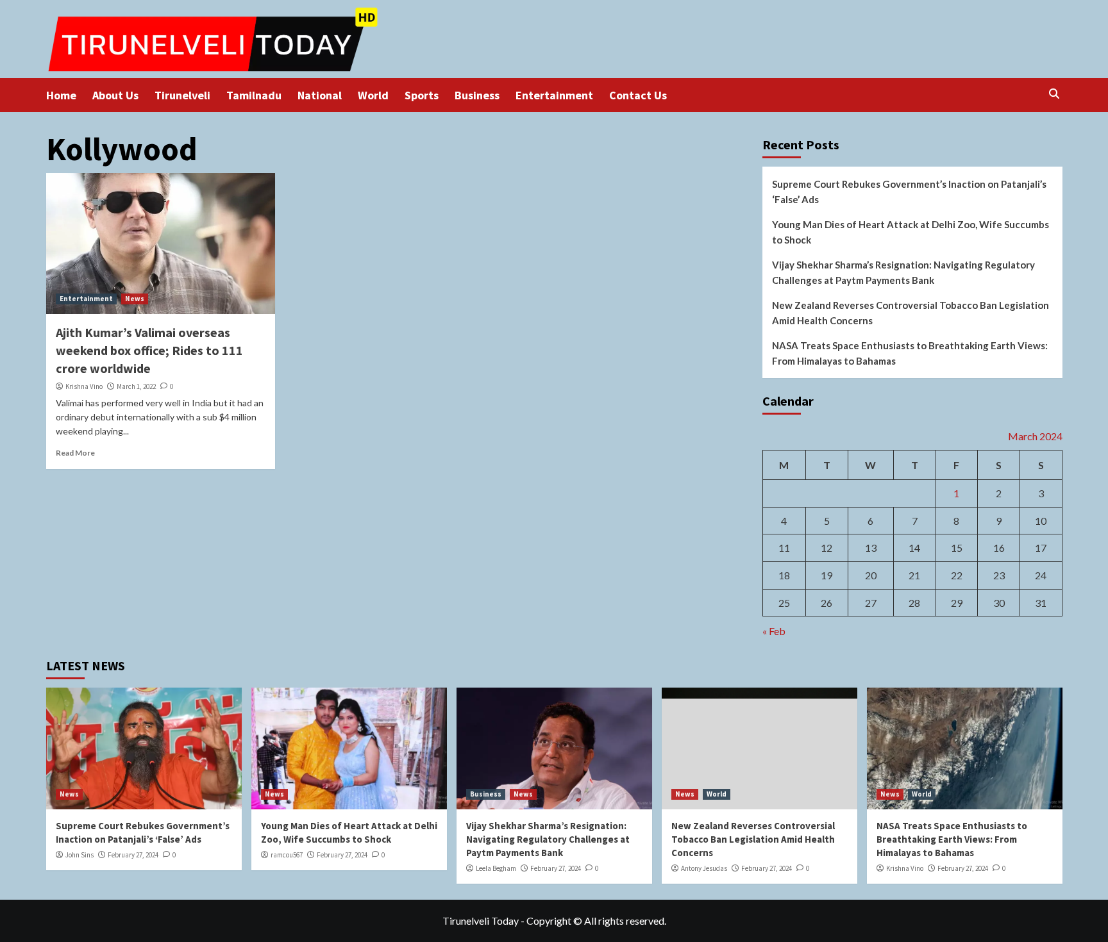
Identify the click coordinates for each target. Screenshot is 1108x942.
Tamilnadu (253, 95)
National (320, 95)
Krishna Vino (84, 386)
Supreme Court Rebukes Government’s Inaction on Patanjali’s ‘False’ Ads (909, 191)
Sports (422, 95)
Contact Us (638, 95)
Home (61, 95)
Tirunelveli (182, 95)
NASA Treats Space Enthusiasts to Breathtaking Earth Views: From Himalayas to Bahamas (910, 353)
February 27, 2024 (133, 854)
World (373, 95)
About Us (115, 95)
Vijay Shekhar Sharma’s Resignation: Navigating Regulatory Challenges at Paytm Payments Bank (903, 272)
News (134, 298)
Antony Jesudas (704, 868)
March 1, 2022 (136, 386)
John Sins (79, 854)
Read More (75, 453)
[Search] (1054, 94)
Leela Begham (496, 868)
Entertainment (554, 95)
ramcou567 (287, 854)
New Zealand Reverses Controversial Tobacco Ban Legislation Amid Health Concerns (910, 312)
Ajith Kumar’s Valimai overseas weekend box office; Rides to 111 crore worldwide (149, 350)
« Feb (773, 631)
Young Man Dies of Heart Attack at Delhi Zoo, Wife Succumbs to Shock (910, 232)
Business (477, 95)
